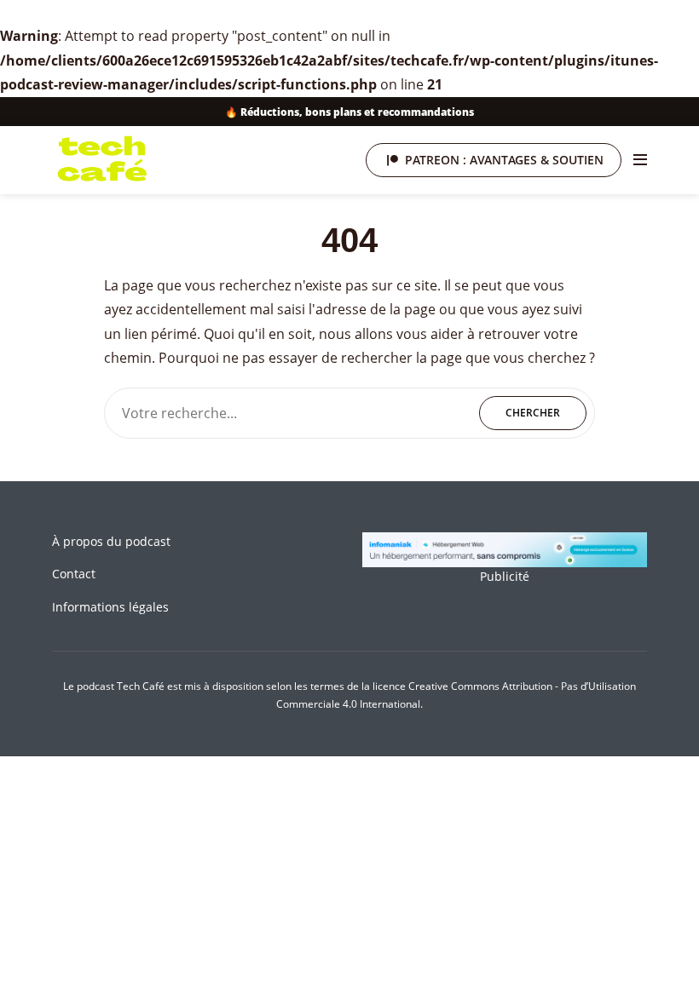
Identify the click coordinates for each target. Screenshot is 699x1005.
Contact (73, 574)
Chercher (532, 412)
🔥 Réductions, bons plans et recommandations (349, 111)
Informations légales (110, 607)
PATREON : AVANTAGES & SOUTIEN (504, 160)
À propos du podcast (111, 541)
